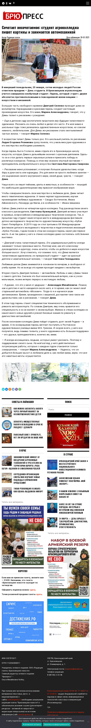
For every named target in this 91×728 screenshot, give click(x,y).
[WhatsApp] (19, 389)
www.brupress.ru (14, 700)
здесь (33, 590)
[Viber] (16, 389)
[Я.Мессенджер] (3, 389)
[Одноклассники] (9, 389)
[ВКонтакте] (6, 389)
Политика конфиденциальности (56, 724)
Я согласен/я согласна (32, 724)
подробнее (67, 718)
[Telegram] (13, 389)
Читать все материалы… (13, 502)
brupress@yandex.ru (73, 669)
